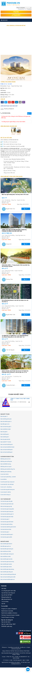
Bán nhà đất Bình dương (6, 464)
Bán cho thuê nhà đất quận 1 (7, 452)
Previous (2, 402)
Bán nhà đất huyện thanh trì (6, 543)
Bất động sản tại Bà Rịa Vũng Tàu (8, 469)
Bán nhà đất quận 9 (5, 436)
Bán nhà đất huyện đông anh (7, 571)
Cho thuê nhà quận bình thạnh (7, 521)
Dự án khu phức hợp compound (7, 481)
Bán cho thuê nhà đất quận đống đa (8, 574)
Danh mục (5, 20)
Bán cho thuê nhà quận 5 (6, 426)
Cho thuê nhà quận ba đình (6, 537)
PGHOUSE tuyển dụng (6, 626)
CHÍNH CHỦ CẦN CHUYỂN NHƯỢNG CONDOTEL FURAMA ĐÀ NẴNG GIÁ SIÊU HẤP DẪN (14, 230)
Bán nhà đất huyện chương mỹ (7, 553)
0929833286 (6, 113)
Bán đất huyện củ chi (5, 424)
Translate (29, 9)
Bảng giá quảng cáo (6, 597)
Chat (30, 113)
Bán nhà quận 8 (4, 431)
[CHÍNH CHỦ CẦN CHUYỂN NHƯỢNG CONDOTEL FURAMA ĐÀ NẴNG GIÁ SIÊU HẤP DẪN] (16, 220)
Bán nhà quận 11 (4, 416)
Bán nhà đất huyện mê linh (6, 566)
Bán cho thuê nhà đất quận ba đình (8, 576)
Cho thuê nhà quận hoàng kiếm (7, 509)
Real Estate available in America (9, 613)
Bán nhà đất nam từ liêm (6, 551)
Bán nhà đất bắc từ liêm (6, 556)
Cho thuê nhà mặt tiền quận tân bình (8, 526)
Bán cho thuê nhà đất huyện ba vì (8, 579)
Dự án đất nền (4, 479)
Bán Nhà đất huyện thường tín (7, 548)
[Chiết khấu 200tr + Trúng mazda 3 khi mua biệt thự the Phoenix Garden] (16, 256)
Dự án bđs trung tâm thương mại (8, 489)
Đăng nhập (16, 11)
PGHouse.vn (4, 647)
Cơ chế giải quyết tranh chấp (8, 590)
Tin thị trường (4, 601)
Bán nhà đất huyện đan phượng (7, 569)
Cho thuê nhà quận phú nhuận (7, 516)
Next (29, 402)
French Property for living (7, 617)
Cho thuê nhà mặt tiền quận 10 (7, 514)
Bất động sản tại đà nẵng (6, 471)
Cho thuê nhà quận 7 (5, 519)
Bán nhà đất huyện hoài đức (6, 559)
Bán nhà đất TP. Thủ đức (6, 441)
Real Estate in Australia (7, 611)
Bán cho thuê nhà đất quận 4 (7, 444)
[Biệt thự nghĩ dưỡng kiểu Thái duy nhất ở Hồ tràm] (16, 185)
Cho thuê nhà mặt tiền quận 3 (7, 534)
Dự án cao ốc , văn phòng (6, 487)
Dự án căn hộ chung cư (5, 494)
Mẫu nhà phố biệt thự (6, 599)
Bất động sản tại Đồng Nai (6, 461)
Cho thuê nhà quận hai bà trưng (7, 561)
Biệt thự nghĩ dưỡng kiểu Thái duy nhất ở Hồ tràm (15, 194)
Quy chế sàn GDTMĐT (6, 595)
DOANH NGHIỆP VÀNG (16, 394)
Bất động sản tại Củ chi (5, 458)
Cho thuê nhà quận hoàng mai (7, 511)
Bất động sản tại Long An (6, 466)
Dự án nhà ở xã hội (4, 474)
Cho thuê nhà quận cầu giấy (6, 501)
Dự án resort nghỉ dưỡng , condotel (8, 476)
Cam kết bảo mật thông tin (8, 593)
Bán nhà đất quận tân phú (6, 418)
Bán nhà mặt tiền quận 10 (6, 421)
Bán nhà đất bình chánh (6, 429)
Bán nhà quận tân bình (5, 439)
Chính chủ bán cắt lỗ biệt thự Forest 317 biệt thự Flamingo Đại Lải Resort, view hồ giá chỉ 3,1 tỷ (15, 371)
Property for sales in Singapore (9, 608)
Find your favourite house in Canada (10, 615)
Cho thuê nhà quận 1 (5, 531)
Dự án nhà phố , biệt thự (6, 492)
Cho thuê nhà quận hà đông (6, 524)
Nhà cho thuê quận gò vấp (6, 506)
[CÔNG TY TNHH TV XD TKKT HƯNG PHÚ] (5, 402)
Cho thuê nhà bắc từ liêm (6, 529)
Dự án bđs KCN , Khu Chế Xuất (7, 484)
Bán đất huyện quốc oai (6, 546)
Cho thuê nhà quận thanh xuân (7, 503)
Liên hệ (3, 603)
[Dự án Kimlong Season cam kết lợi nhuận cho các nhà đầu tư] (16, 291)
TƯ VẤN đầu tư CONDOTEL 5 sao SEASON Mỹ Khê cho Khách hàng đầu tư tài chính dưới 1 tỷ (15, 336)
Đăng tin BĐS (16, 15)
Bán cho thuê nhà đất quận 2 (7, 449)
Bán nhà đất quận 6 (5, 434)
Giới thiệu (3, 588)
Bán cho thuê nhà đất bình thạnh (7, 447)
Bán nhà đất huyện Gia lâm (6, 564)
